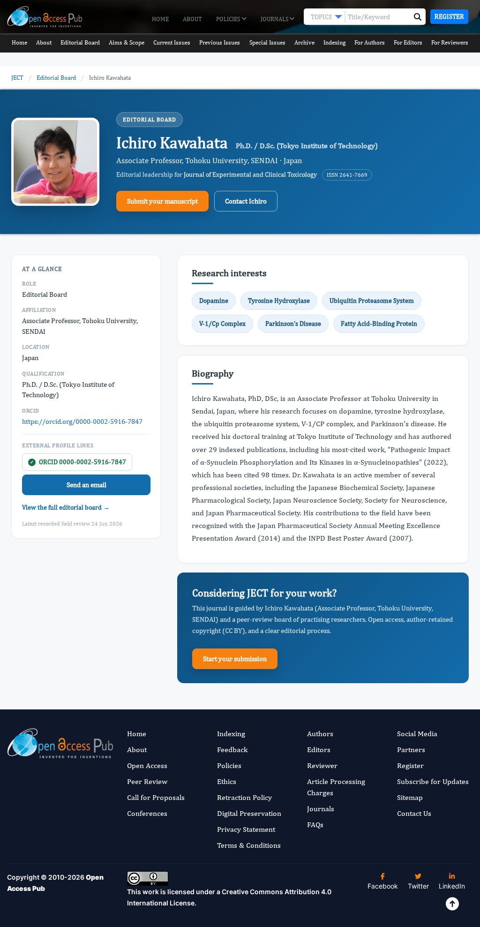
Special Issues (267, 42)
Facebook (383, 886)
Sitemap (410, 797)
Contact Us (414, 813)
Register (449, 16)
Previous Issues (219, 42)
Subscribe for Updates (433, 781)
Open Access (147, 765)
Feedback (232, 749)
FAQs (315, 824)
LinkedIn (452, 886)
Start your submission (235, 659)
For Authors (369, 42)
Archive (304, 42)
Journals (275, 19)
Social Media (417, 733)
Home (160, 19)
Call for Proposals (156, 797)
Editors (318, 749)
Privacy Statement (246, 829)
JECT (17, 77)
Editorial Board (80, 42)
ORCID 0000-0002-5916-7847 (78, 462)
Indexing (334, 42)
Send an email (86, 485)
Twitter (418, 886)
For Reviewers (449, 42)
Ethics (226, 781)
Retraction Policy (244, 797)
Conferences (147, 813)
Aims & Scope (126, 42)
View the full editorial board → (66, 507)
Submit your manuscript (162, 201)
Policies (228, 19)
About (192, 19)
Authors (320, 733)
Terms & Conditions (249, 845)
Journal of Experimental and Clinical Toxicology (250, 174)
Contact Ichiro (246, 201)
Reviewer (322, 765)
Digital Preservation (249, 813)
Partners (411, 749)
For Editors (408, 42)
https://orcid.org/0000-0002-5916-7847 (82, 421)
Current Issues (171, 42)
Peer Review (147, 781)
